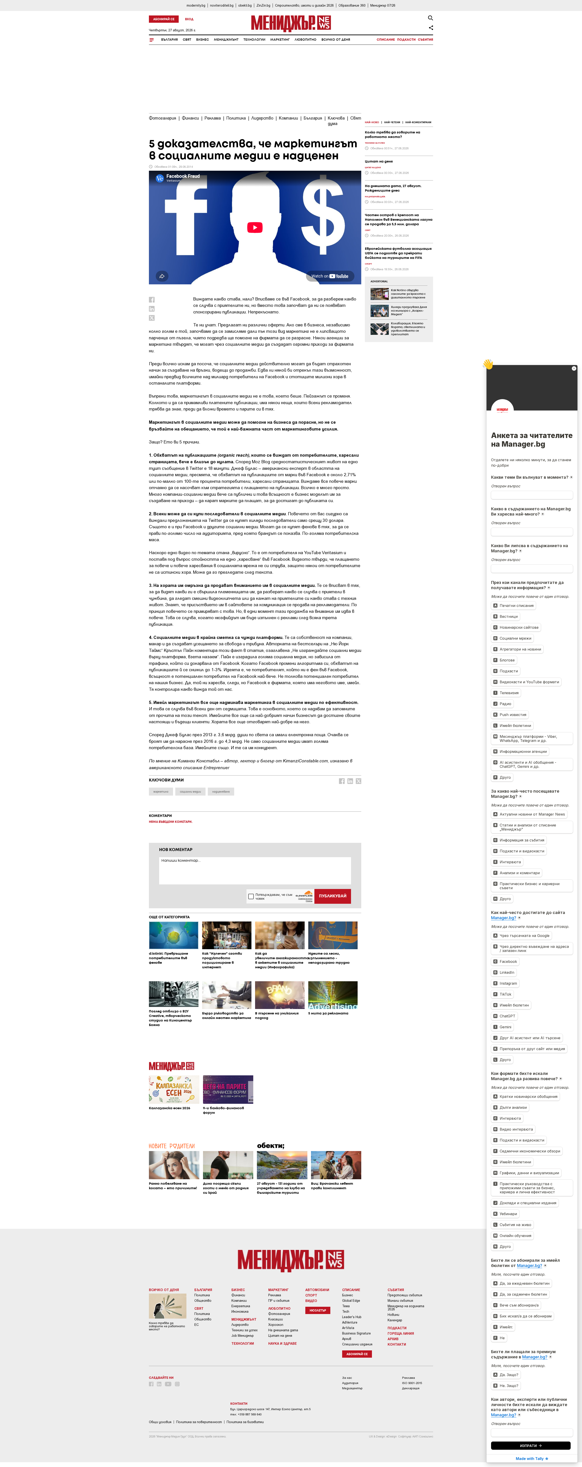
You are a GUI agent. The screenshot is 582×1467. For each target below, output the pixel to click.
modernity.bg (196, 5)
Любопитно (305, 39)
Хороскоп (275, 1324)
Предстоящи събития (405, 1295)
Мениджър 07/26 (382, 5)
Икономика (239, 1311)
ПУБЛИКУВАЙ (332, 896)
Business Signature (356, 1333)
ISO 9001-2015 (412, 1383)
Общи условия (160, 1422)
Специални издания (357, 1344)
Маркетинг (280, 39)
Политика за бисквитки (245, 1422)
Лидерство (240, 1324)
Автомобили (317, 1289)
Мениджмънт (226, 39)
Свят (187, 39)
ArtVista (348, 1327)
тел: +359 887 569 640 (245, 1414)
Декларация (410, 1388)
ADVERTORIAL (379, 281)
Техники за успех (244, 1330)
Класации (275, 1319)
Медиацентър (352, 1388)
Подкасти (406, 39)
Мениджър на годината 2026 (406, 1307)
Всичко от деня (335, 39)
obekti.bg (245, 5)
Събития (425, 39)
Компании (239, 1300)
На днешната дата (283, 1330)
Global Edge (351, 1300)
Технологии (254, 39)
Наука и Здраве (282, 1343)
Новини (393, 1314)
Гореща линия (401, 1333)
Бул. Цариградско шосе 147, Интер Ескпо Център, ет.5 (270, 1409)
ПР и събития (278, 1300)
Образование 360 (352, 5)
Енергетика (240, 1306)
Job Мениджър (242, 1335)
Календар (395, 1320)
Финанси (238, 1295)
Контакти (397, 1344)
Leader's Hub (351, 1317)
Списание (386, 39)
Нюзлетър (318, 1310)
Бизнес (202, 39)
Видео (311, 1300)
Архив (346, 1338)
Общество (202, 1300)
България (169, 39)
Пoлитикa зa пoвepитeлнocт (199, 1422)
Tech (345, 1311)
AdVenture (349, 1322)
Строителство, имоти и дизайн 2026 (304, 5)
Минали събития (400, 1300)
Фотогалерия (279, 1313)
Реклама (274, 1295)
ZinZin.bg (263, 5)
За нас (347, 1377)
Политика (202, 1295)
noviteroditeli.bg (221, 5)
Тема (346, 1306)
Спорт (311, 1295)
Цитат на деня (280, 1335)
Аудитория (350, 1383)
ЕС (196, 1324)
